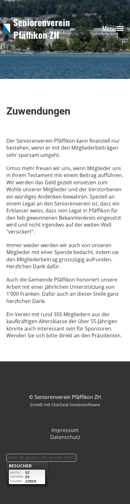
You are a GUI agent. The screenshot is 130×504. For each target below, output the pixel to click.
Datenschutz (65, 437)
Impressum (65, 430)
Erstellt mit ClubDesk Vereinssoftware (65, 404)
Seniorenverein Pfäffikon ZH (41, 28)
